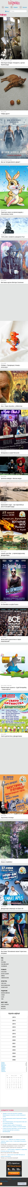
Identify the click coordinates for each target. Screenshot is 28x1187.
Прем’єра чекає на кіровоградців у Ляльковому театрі (12, 213)
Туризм (3, 994)
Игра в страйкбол (6, 862)
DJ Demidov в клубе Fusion (9, 604)
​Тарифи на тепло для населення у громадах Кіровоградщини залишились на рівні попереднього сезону (14, 1115)
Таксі (2, 998)
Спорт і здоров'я (5, 1004)
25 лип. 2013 (3, 280)
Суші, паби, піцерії (5, 964)
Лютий (3, 1063)
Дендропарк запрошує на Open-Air (12, 908)
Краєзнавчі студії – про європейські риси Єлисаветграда (12, 506)
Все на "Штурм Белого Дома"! (10, 162)
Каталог (25, 7)
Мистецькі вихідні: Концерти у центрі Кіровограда (13, 64)
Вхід (8, 11)
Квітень (3, 1066)
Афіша (6, 7)
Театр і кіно (3, 983)
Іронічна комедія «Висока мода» (11, 478)
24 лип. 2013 (3, 234)
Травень (3, 1067)
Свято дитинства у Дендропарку (11, 736)
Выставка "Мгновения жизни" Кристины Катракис (14, 952)
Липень (3, 1070)
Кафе (2, 960)
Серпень (3, 1071)
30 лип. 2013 (3, 637)
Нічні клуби (3, 971)
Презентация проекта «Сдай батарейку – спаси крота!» (14, 688)
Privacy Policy (4, 1181)
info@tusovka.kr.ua (16, 1179)
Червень (3, 1068)
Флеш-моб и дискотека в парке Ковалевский (11, 640)
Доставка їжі (4, 966)
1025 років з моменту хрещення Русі (13, 237)
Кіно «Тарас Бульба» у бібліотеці (11, 406)
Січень (3, 1062)
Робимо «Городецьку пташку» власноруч (10, 366)
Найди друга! (5, 114)
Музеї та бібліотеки (5, 985)
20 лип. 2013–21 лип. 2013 (6, 60)
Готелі (2, 996)
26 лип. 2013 (3, 602)
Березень (3, 1065)
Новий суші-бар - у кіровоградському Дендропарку (13, 554)
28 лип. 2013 (3, 734)
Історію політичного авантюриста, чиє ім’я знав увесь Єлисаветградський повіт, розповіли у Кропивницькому (14, 1130)
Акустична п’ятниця (7, 817)
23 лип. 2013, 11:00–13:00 (6, 685)
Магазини (3, 1006)
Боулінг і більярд (5, 973)
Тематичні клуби (5, 977)
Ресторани (3, 962)
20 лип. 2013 (3, 111)
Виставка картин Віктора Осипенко (12, 282)
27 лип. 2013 (3, 363)
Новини (16, 7)
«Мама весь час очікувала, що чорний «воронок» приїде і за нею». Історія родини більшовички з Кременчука (13, 1141)
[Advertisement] (14, 302)
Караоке (3, 975)
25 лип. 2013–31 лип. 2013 (6, 160)
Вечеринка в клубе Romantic (10, 453)
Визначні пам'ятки (5, 992)
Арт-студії (3, 1008)
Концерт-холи (4, 987)
